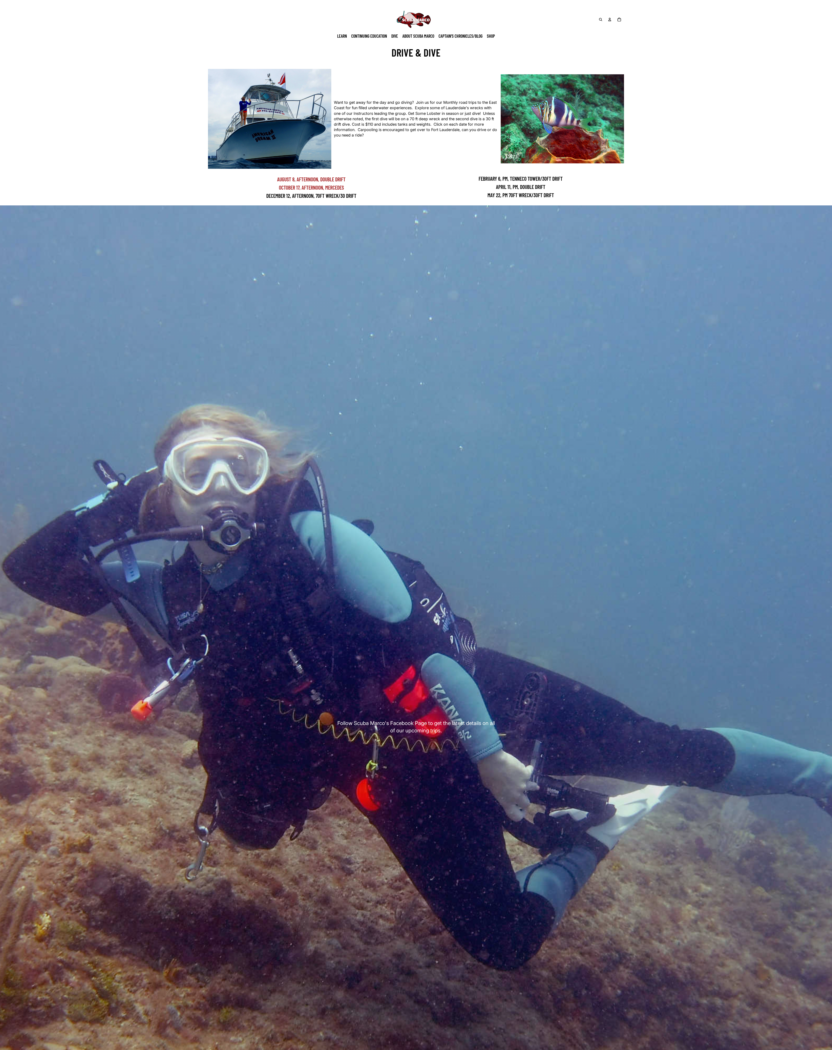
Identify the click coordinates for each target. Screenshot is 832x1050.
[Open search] (600, 19)
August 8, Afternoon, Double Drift (311, 179)
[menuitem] (342, 36)
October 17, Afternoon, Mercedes (311, 187)
